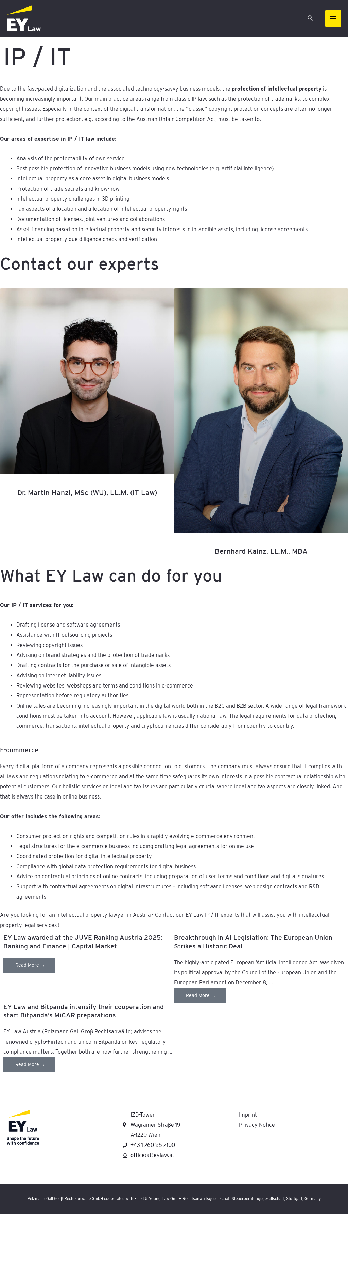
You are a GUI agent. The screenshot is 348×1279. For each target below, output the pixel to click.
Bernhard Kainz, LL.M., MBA (261, 551)
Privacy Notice (257, 1125)
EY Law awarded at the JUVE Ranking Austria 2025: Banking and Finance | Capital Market (82, 942)
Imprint (248, 1114)
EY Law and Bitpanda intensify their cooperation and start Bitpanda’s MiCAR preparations (83, 1011)
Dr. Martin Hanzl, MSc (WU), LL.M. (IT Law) (87, 492)
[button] (310, 18)
